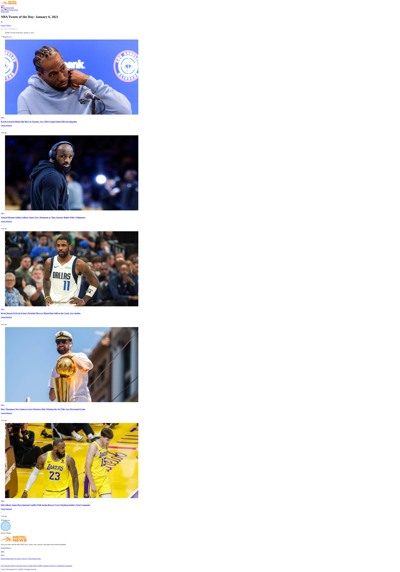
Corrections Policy (21, 566)
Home (3, 12)
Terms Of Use (54, 566)
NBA (2, 6)
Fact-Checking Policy (8, 566)
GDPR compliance (43, 566)
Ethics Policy (37, 559)
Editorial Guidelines (65, 566)
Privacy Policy (28, 559)
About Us (12, 559)
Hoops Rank (5, 559)
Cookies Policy (32, 566)
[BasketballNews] (9, 4)
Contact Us (19, 559)
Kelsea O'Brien (6, 25)
